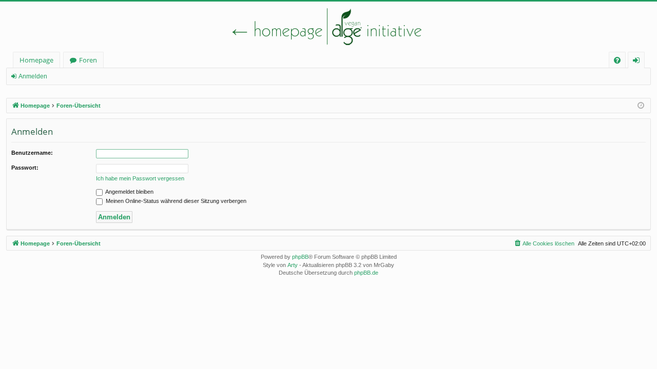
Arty (292, 265)
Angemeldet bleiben (128, 192)
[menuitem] (617, 60)
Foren (88, 60)
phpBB (300, 257)
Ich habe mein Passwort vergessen (140, 178)
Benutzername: (32, 153)
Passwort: (24, 168)
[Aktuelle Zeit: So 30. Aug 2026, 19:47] (640, 106)
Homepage (36, 60)
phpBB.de (366, 273)
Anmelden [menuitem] (638, 61)
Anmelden (32, 76)
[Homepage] (328, 27)
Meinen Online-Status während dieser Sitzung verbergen (175, 201)
